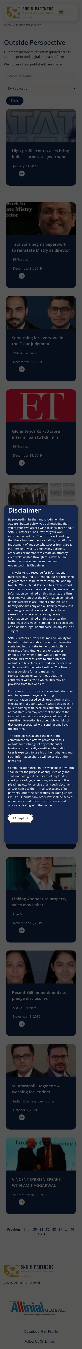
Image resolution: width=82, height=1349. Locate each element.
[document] (41, 674)
